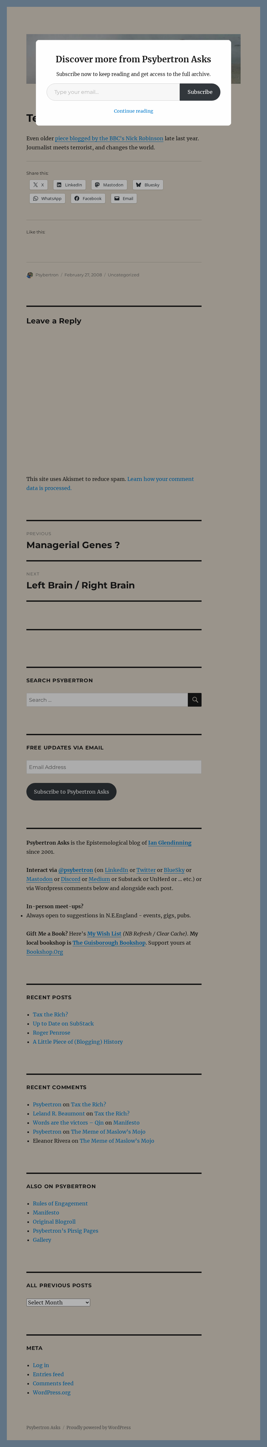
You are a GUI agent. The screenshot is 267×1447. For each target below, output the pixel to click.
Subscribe (200, 92)
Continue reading (133, 111)
